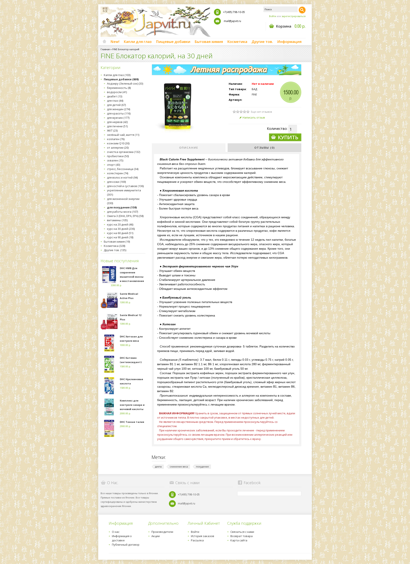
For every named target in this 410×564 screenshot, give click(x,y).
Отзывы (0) (264, 147)
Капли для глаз (138, 41)
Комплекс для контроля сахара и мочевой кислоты (132, 405)
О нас (115, 532)
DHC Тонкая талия (132, 421)
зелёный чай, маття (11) (123, 135)
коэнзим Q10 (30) (118, 143)
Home (104, 41)
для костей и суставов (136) (125, 186)
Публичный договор (125, 544)
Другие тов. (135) (115, 250)
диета (158, 466)
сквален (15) (115, 160)
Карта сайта (238, 540)
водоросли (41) (117, 92)
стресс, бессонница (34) (122, 169)
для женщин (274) (118, 109)
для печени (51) (117, 126)
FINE (254, 94)
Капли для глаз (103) (117, 75)
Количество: (277, 128)
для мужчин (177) (118, 118)
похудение (202, 466)
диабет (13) (114, 96)
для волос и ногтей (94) (122, 177)
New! (114, 41)
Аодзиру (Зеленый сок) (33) (125, 83)
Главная (105, 49)
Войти (272, 16)
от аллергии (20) (118, 147)
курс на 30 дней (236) (121, 229)
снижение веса (179, 466)
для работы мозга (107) (122, 212)
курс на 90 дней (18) (120, 237)
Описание (188, 147)
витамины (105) (117, 220)
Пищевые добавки (173, 41)
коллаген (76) (115, 139)
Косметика (237, 41)
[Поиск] (302, 10)
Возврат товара (241, 536)
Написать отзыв (254, 117)
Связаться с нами (242, 532)
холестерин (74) (117, 173)
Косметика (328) (114, 246)
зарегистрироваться (294, 16)
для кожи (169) (116, 182)
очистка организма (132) (123, 152)
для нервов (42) (117, 122)
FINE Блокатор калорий (125, 49)
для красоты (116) (118, 113)
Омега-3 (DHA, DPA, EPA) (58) (125, 216)
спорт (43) (113, 165)
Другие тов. (262, 41)
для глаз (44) (115, 101)
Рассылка (197, 540)
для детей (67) (116, 105)
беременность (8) (119, 88)
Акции (155, 536)
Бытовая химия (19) (117, 241)
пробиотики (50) (118, 156)
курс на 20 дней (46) (120, 224)
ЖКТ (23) (112, 130)
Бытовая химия (209, 41)
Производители (162, 532)
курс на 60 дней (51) (120, 233)
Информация (289, 41)
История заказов (202, 536)
